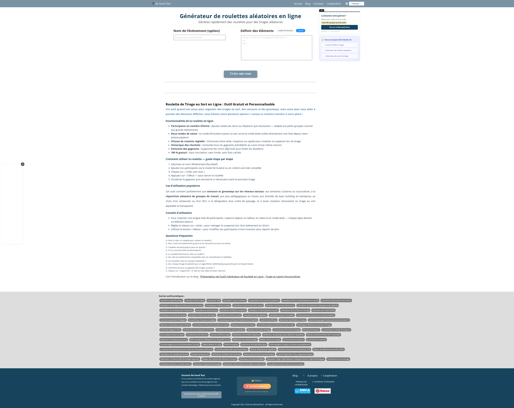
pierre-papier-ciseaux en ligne (172, 334)
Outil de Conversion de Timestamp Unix (294, 349)
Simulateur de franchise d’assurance (280, 305)
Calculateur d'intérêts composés (233, 310)
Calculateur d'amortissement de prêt (263, 310)
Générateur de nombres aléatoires (246, 334)
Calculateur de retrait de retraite (173, 315)
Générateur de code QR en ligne (253, 344)
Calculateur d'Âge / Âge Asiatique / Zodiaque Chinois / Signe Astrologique (295, 359)
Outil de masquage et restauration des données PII (329, 320)
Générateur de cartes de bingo (245, 339)
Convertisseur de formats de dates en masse (210, 325)
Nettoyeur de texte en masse (243, 325)
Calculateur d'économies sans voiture (336, 300)
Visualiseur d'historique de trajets (202, 315)
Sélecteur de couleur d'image (258, 330)
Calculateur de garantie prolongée (207, 364)
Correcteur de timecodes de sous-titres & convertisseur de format (186, 349)
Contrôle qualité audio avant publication (231, 349)
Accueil (298, 3)
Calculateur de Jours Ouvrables (282, 315)
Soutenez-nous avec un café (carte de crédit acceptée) (201, 395)
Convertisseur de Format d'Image (286, 330)
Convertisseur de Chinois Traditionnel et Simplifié (237, 320)
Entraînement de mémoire (197, 334)
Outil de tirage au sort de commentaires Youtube (179, 344)
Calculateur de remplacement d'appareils (176, 310)
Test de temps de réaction (293, 339)
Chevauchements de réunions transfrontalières (315, 315)
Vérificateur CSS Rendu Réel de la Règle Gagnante (179, 359)
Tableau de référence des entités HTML (328, 349)
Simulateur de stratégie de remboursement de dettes (181, 305)
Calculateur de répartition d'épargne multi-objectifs (317, 305)
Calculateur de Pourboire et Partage (295, 310)
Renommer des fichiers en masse (292, 320)
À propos (318, 3)
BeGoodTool (258, 404)
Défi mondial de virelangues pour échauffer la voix (210, 339)
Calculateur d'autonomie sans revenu (248, 305)
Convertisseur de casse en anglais (202, 320)
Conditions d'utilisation (324, 381)
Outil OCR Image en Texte (170, 330)
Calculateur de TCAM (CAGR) (323, 310)
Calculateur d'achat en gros (206, 310)
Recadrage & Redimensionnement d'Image (314, 325)
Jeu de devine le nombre (316, 339)
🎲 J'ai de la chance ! (257, 386)
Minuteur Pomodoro (311, 330)
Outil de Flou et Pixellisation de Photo (198, 330)
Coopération (334, 3)
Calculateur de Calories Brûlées (251, 359)
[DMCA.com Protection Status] (302, 391)
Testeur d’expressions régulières (263, 349)
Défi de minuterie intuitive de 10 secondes (323, 334)
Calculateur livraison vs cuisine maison (175, 364)
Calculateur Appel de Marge (171, 300)
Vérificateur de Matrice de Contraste (226, 354)
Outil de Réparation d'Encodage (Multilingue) (295, 354)
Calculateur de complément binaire (174, 354)
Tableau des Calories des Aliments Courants (219, 359)
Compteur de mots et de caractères (230, 330)
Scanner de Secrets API (200, 354)
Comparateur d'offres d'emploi (218, 305)
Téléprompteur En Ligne (211, 344)
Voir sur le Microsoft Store (339, 27)
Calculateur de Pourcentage (338, 359)
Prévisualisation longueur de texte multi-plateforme (289, 344)
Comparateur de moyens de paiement (264, 300)
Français (356, 3)
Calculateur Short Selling (194, 300)
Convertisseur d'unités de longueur (336, 330)
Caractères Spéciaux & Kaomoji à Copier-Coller (276, 325)
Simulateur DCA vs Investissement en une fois (300, 300)
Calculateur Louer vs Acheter (234, 300)
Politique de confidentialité (301, 383)
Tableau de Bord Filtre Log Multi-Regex (259, 354)
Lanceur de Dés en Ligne (220, 334)
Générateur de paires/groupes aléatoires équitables (283, 334)
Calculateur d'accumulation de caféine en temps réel (244, 364)
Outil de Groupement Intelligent (173, 320)
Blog (307, 3)
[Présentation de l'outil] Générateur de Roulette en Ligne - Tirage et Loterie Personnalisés (250, 276)
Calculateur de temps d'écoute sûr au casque (285, 364)
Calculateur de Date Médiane (255, 315)
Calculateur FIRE (213, 300)
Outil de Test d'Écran (268, 320)
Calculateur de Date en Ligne (229, 315)
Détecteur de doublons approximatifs (175, 325)
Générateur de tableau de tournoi (173, 339)
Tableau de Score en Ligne (270, 339)
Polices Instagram (231, 344)
